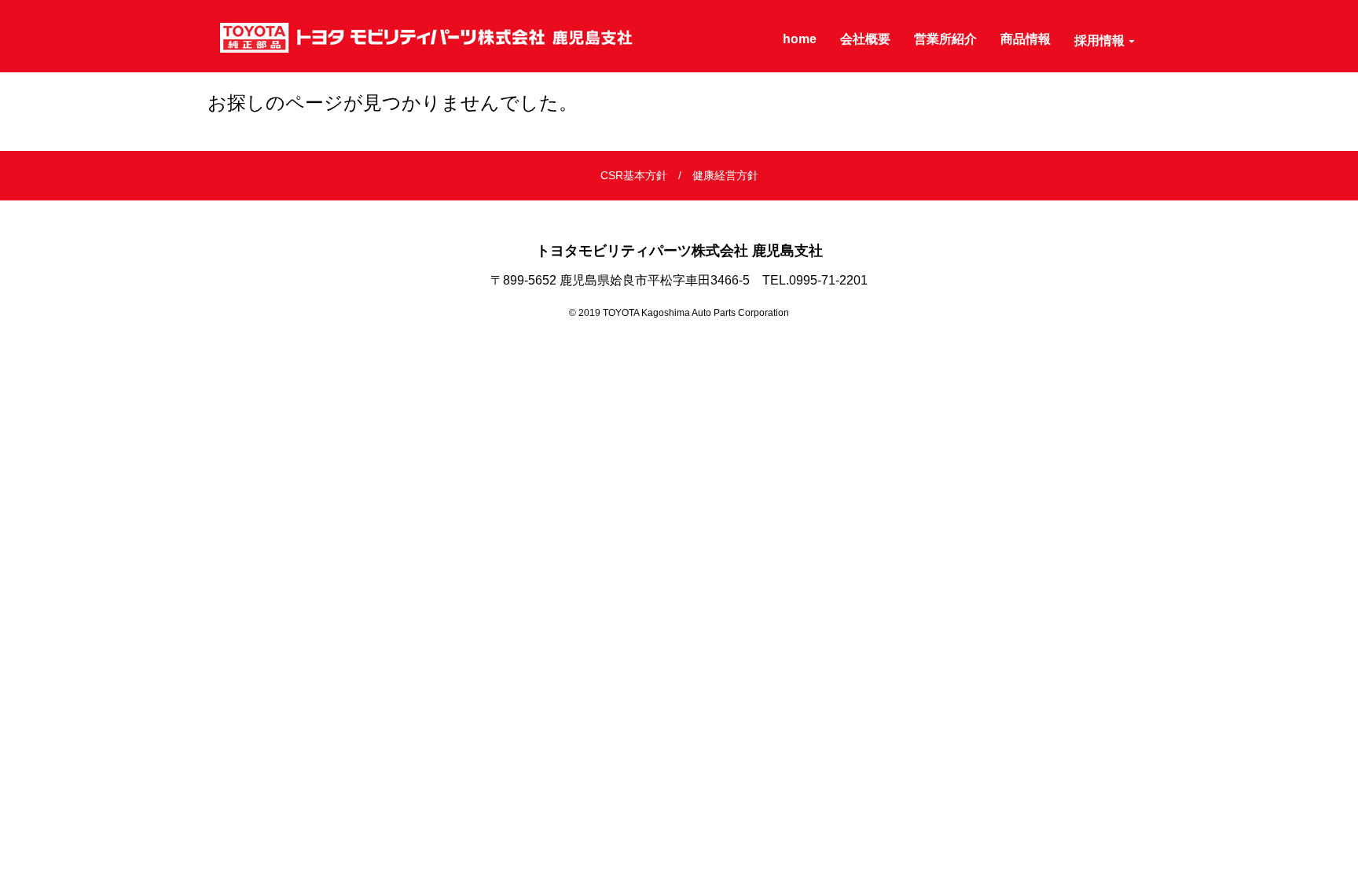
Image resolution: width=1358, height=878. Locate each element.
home (800, 39)
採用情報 (1099, 40)
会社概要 (865, 39)
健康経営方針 (725, 175)
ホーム (226, 139)
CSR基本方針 (633, 175)
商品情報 (1025, 39)
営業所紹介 (945, 39)
